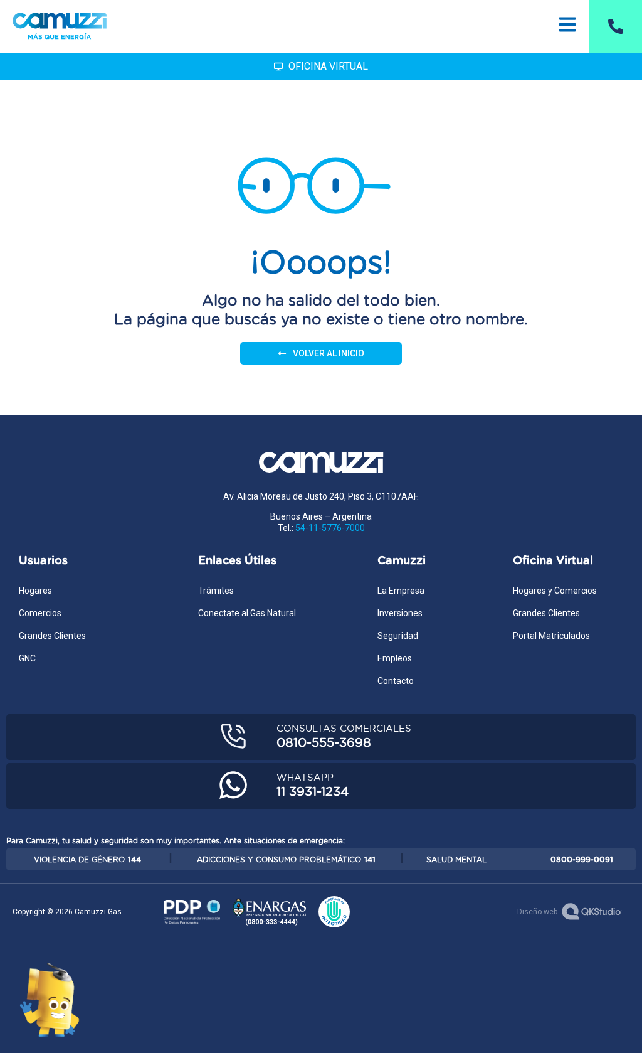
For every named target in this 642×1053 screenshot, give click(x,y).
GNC (27, 658)
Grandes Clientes (52, 636)
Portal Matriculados (551, 636)
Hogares (35, 590)
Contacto (395, 681)
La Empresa (400, 590)
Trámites (216, 590)
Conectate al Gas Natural (247, 613)
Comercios (40, 613)
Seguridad (397, 636)
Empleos (394, 658)
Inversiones (400, 613)
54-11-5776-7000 (330, 528)
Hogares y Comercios (555, 590)
